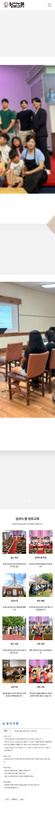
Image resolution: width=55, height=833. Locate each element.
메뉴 (49, 5)
